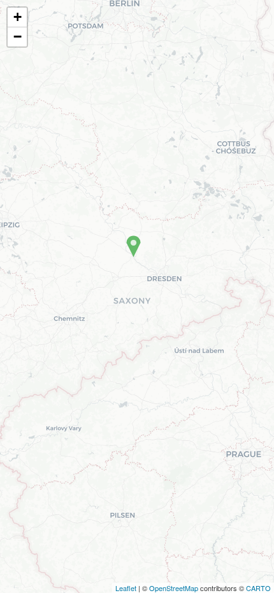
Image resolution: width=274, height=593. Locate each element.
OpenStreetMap (173, 588)
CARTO (258, 588)
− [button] (17, 37)
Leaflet (125, 588)
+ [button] (17, 17)
